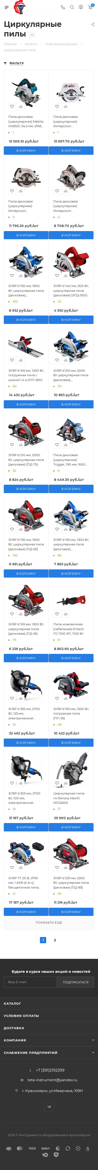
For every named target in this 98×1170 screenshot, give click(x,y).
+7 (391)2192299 (50, 1070)
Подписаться (76, 982)
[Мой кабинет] (81, 7)
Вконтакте (49, 1107)
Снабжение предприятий (31, 1053)
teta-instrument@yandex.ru (52, 1080)
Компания (15, 1040)
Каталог (12, 1003)
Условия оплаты (21, 1016)
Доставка (14, 1028)
